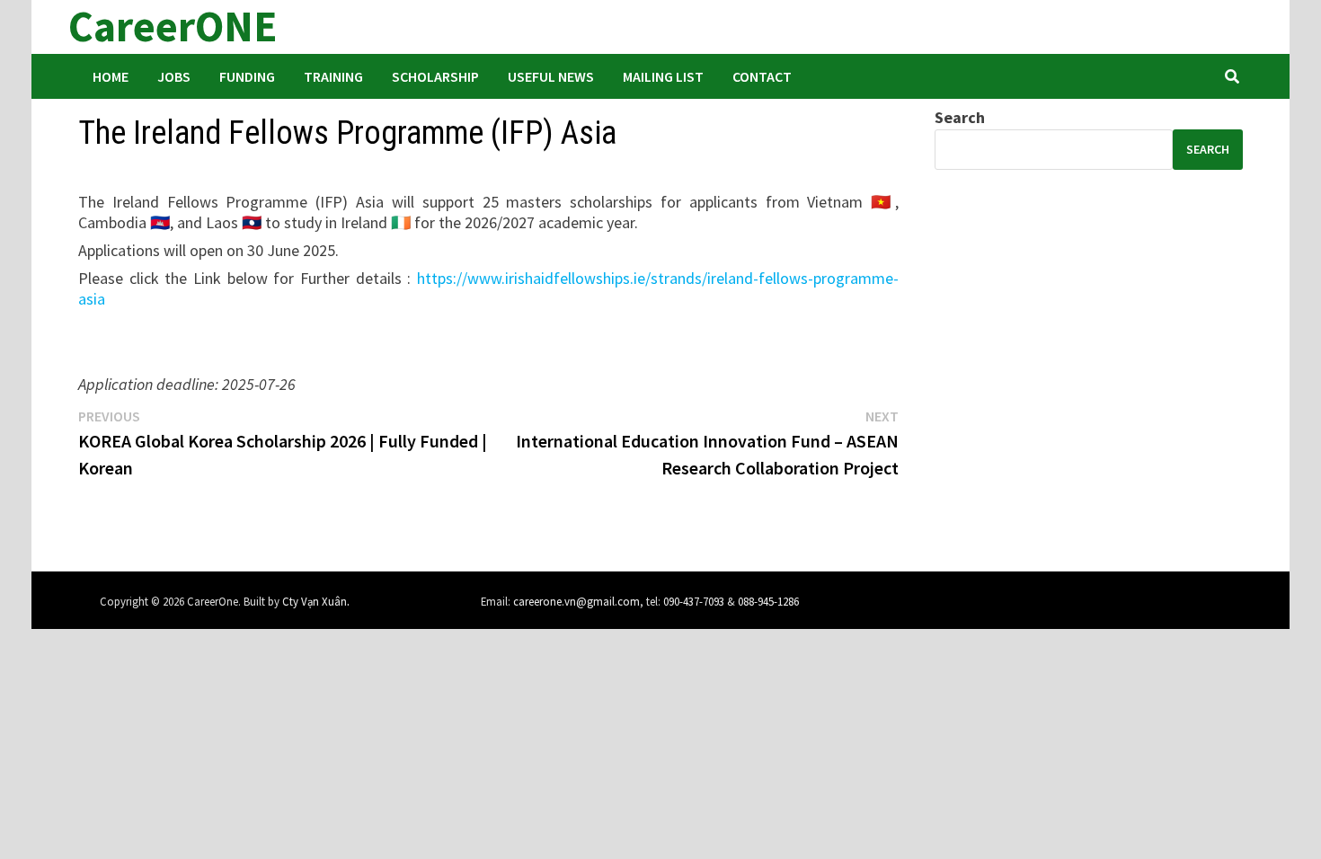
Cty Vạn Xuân (314, 601)
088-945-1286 (768, 601)
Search (960, 117)
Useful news (551, 76)
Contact (762, 76)
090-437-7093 (693, 601)
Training (333, 76)
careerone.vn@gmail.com (576, 601)
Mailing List (663, 76)
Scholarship (435, 76)
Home (111, 76)
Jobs (174, 76)
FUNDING (247, 76)
